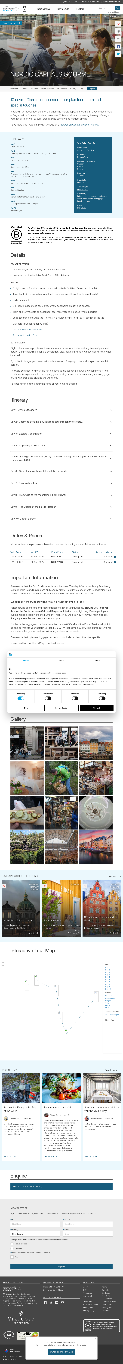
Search (117, 8)
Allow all (96, 708)
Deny (26, 708)
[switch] (48, 698)
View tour (21, 908)
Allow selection (61, 708)
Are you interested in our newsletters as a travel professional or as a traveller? (40, 1240)
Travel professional (23, 1244)
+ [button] (3, 962)
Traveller (18, 1248)
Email (67, 1230)
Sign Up (61, 1266)
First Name (16, 1220)
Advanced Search (114, 12)
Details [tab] (62, 661)
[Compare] (118, 31)
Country (15, 1230)
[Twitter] (118, 54)
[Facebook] (118, 46)
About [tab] (97, 661)
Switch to (61, 1352)
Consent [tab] (25, 661)
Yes (16, 1257)
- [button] (3, 965)
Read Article (10, 1156)
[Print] (118, 39)
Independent (82, 189)
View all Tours (114, 876)
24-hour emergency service (28, 329)
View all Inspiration (112, 1070)
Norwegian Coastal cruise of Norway (79, 124)
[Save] (118, 24)
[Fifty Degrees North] (11, 8)
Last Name (69, 1220)
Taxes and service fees (25, 335)
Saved (46, 886)
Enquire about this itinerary (27, 1186)
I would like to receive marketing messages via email (31, 1253)
